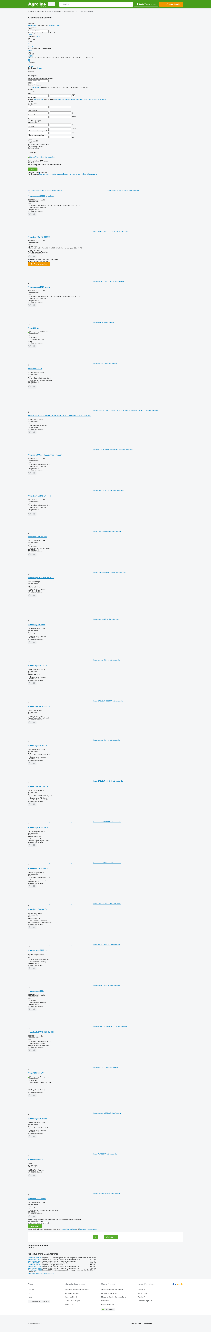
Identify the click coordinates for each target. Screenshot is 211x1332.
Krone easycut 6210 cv (37, 665)
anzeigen (33, 152)
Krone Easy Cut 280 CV (37, 909)
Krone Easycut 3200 (35, 1270)
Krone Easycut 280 (34, 1265)
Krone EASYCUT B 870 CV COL (41, 1032)
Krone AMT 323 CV (36, 1073)
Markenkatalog (70, 1304)
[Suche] (61, 4)
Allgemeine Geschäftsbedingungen (77, 1289)
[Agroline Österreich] (37, 4)
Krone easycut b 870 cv (37, 1119)
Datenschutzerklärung (72, 1293)
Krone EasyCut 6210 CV (38, 827)
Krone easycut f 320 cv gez (39, 287)
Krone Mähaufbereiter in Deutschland (41, 1273)
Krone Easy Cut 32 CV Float (39, 496)
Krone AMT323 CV (35, 1159)
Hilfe (29, 1293)
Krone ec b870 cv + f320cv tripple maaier (45, 455)
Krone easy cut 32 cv (36, 625)
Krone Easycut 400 (34, 1259)
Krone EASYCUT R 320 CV (39, 706)
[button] (30, 214)
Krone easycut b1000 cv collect (41, 196)
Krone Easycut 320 (34, 1261)
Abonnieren (35, 1226)
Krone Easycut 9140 (35, 1258)
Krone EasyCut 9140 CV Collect (41, 578)
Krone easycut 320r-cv (37, 991)
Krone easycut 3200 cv (37, 950)
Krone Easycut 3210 (35, 1266)
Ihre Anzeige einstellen (39, 264)
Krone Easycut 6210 (35, 1268)
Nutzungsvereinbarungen (88, 1229)
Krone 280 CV (33, 328)
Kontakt (30, 1297)
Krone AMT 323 (33, 1263)
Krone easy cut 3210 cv (37, 537)
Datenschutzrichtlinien (68, 1229)
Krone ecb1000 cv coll (37, 1199)
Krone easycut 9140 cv (37, 746)
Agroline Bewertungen (72, 1301)
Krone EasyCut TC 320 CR (39, 237)
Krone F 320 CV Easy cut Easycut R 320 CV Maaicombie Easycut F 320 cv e (59, 416)
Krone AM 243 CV (35, 369)
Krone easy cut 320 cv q (38, 868)
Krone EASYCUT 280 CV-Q (39, 787)
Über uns (31, 1289)
